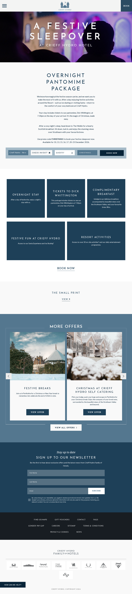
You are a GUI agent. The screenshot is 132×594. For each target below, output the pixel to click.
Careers (56, 526)
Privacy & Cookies (59, 532)
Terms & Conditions (93, 526)
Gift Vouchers (62, 520)
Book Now (66, 268)
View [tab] (65, 299)
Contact (81, 520)
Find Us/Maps (40, 520)
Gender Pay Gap (36, 526)
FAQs (95, 520)
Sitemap (71, 526)
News (79, 532)
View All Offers (65, 428)
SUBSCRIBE (96, 491)
